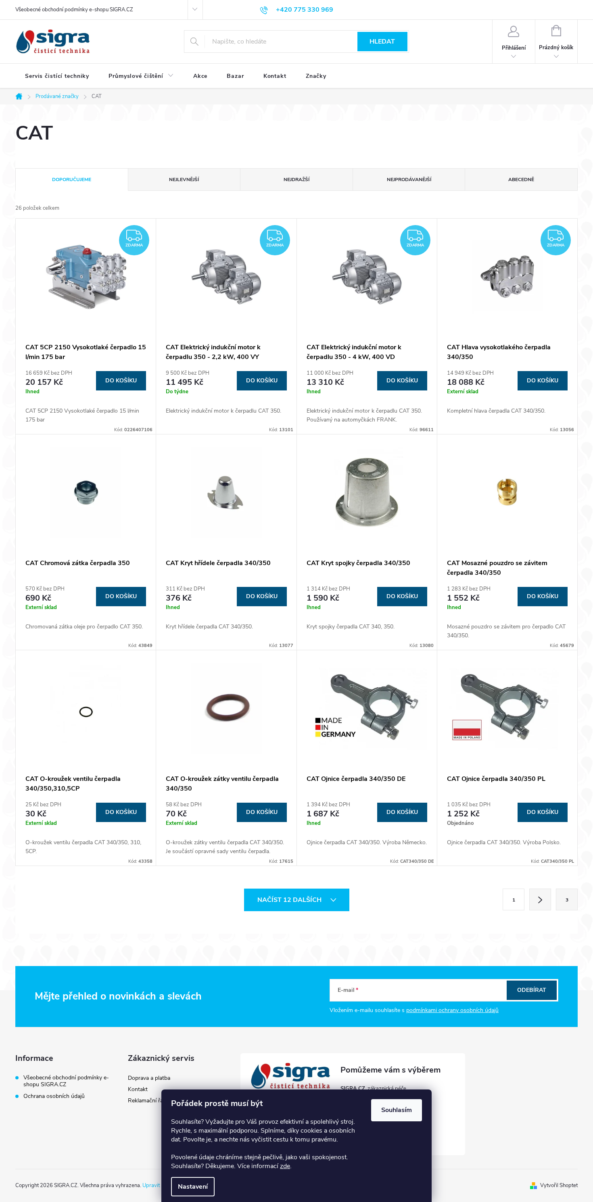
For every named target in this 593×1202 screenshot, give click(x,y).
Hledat (382, 41)
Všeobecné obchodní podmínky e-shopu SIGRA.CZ (74, 9)
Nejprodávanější (409, 179)
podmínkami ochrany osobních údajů (452, 1010)
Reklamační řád (147, 1100)
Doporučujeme (71, 179)
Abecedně (521, 179)
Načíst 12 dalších (290, 899)
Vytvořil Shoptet (559, 1185)
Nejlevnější (184, 179)
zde (285, 1166)
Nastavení (193, 1186)
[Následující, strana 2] (540, 899)
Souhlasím (396, 1110)
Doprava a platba (149, 1078)
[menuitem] (57, 76)
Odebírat (531, 990)
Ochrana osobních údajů (54, 1096)
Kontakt (138, 1089)
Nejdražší (296, 179)
